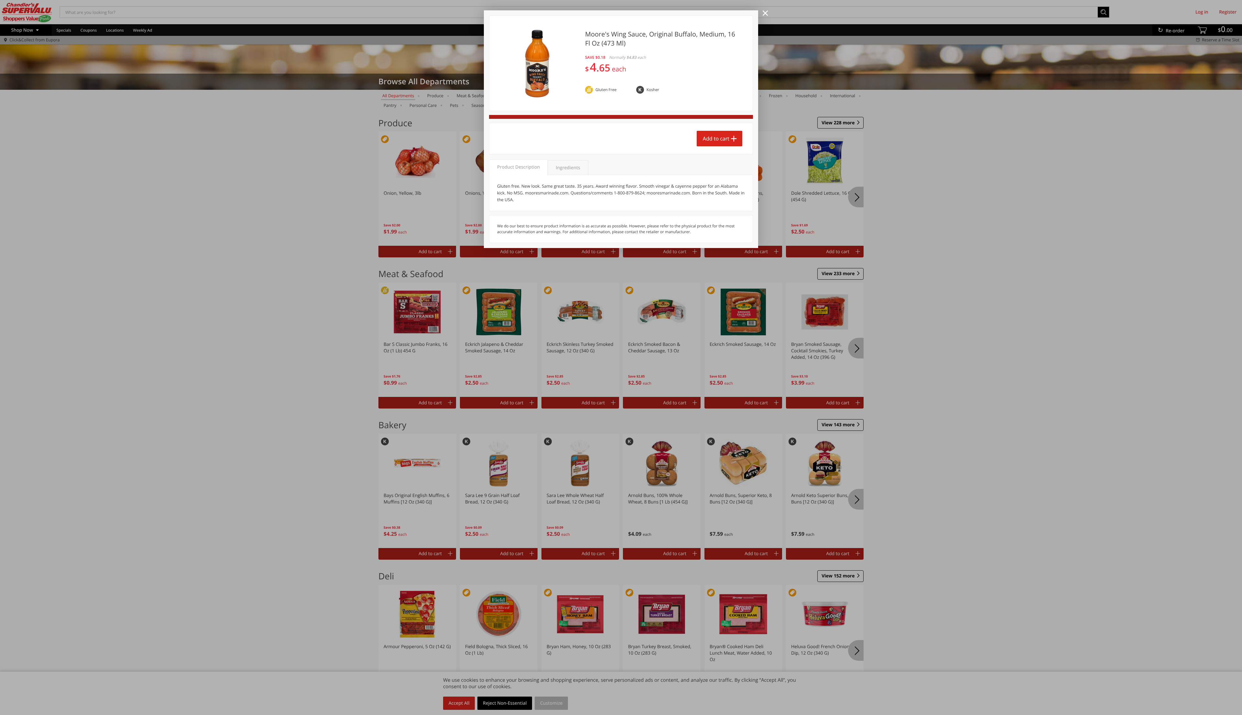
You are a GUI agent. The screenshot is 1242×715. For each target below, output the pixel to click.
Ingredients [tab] (568, 168)
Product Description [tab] (518, 167)
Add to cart (716, 138)
